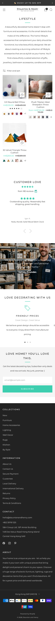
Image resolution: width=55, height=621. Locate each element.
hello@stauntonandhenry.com (17, 517)
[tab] (24, 342)
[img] (27, 186)
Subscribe (27, 389)
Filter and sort (13, 71)
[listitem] (27, 3)
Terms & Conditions (12, 503)
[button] (25, 231)
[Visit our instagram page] (9, 543)
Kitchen (6, 445)
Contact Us (8, 469)
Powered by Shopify (27, 614)
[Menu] (4, 9)
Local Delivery (9, 483)
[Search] (50, 9)
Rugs (5, 440)
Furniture (7, 420)
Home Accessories (11, 425)
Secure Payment (10, 474)
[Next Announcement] (52, 3)
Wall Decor (8, 435)
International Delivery (13, 488)
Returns (6, 493)
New (5, 415)
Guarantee (8, 478)
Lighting (7, 430)
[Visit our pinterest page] (15, 543)
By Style (6, 449)
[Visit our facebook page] (4, 543)
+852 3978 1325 (9, 522)
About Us (7, 464)
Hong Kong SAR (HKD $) (26, 594)
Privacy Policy (9, 498)
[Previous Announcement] (2, 3)
